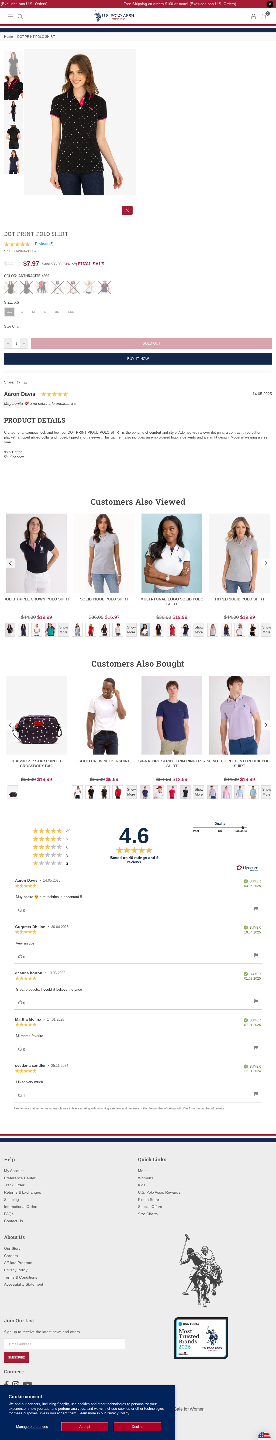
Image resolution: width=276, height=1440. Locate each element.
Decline (137, 1427)
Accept (84, 1427)
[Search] (20, 16)
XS (9, 312)
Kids (141, 1185)
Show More (63, 629)
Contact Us (13, 1221)
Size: (11, 302)
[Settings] (253, 16)
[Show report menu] (256, 909)
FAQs (8, 1214)
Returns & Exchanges (22, 1192)
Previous (28, 133)
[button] (9, 563)
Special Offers (150, 1206)
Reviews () (44, 244)
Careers (11, 1256)
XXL (71, 312)
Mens (142, 1171)
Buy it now (138, 359)
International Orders (21, 1206)
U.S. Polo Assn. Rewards (159, 1192)
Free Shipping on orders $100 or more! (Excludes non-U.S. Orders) (172, 4)
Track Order (14, 1185)
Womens (145, 1178)
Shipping (11, 1199)
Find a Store (148, 1199)
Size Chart (12, 326)
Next (131, 133)
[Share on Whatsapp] (18, 382)
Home (8, 37)
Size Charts (148, 1214)
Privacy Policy (118, 1413)
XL (57, 312)
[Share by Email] (25, 382)
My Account (14, 1171)
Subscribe (16, 1357)
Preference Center (20, 1178)
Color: (26, 276)
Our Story (12, 1248)
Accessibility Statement (23, 1284)
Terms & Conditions (20, 1277)
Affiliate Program (18, 1263)
